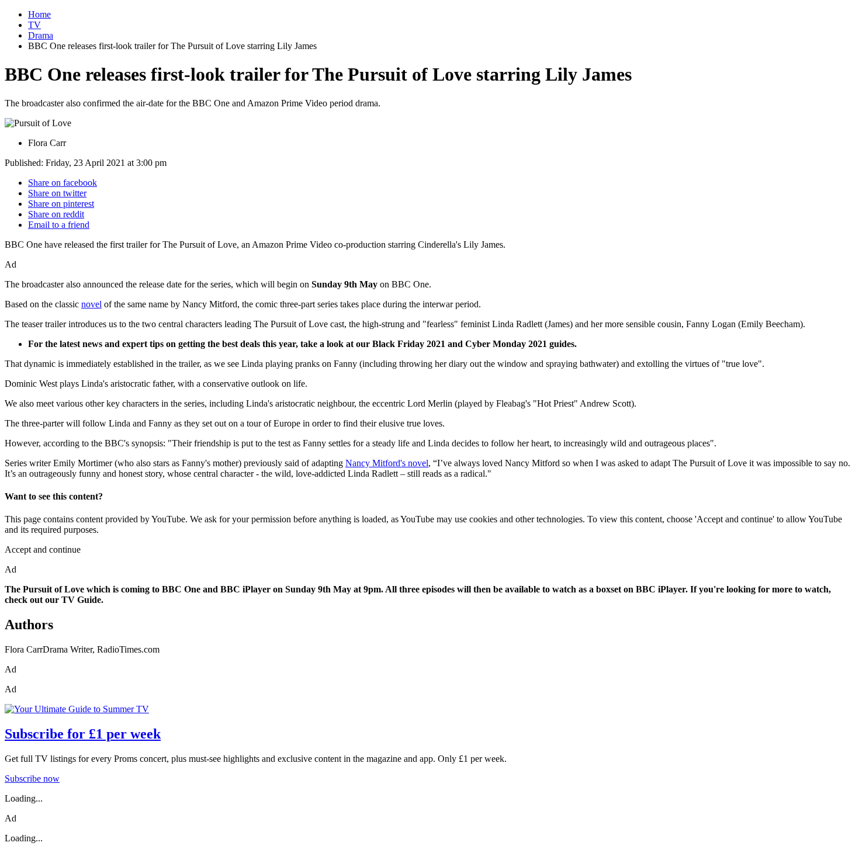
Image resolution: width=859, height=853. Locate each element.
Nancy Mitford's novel (386, 463)
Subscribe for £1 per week (83, 733)
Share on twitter (57, 193)
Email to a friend (58, 225)
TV (34, 25)
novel (91, 304)
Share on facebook (62, 183)
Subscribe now (32, 778)
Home (39, 14)
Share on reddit (56, 214)
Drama (40, 35)
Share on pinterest (61, 204)
